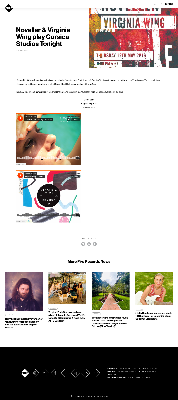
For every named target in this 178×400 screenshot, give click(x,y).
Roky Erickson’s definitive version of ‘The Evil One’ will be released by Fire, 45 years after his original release (23, 323)
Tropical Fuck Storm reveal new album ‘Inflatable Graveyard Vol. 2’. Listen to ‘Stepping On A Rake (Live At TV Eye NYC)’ (66, 316)
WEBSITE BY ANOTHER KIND (97, 396)
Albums (10, 315)
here (38, 92)
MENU (169, 4)
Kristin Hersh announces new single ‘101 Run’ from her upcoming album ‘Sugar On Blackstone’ (153, 316)
